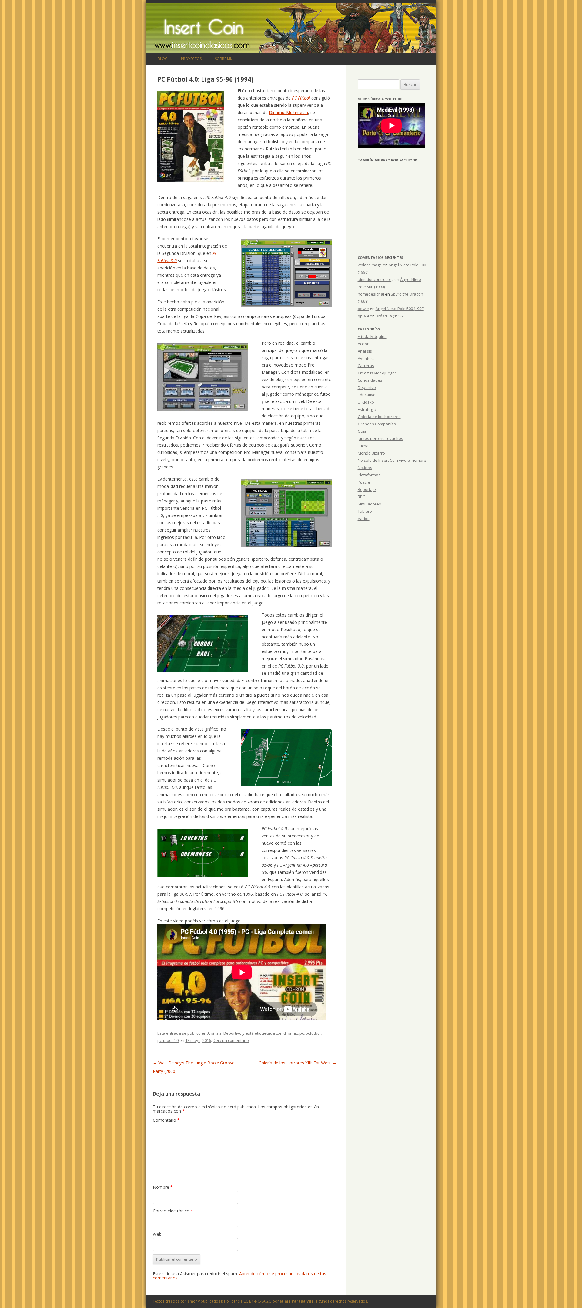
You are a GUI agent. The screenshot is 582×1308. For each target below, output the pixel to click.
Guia (362, 431)
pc (301, 1033)
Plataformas (369, 475)
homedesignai (371, 294)
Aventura (366, 358)
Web (157, 1234)
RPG (362, 496)
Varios (364, 518)
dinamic (290, 1033)
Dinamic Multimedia (288, 112)
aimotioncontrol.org (375, 279)
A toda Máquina (372, 336)
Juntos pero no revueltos (380, 438)
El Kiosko (366, 402)
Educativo (367, 394)
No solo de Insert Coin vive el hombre (392, 460)
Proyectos (191, 58)
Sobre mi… (224, 58)
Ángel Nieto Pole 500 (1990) (400, 308)
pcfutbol (313, 1033)
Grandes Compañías (377, 424)
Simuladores (369, 504)
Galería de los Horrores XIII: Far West (297, 1063)
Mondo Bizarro (371, 453)
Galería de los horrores (379, 416)
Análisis (214, 1033)
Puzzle (364, 482)
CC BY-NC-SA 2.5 (257, 1301)
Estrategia (367, 409)
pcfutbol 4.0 (168, 1040)
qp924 (363, 316)
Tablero (365, 511)
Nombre (163, 1187)
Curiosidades (370, 380)
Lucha (363, 445)
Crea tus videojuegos (377, 373)
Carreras (366, 365)
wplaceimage (370, 265)
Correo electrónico (173, 1211)
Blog (163, 58)
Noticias (365, 467)
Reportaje (367, 489)
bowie (363, 308)
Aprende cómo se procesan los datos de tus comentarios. (239, 1276)
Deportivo (232, 1033)
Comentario (166, 1120)
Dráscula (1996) (389, 316)
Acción (364, 343)
